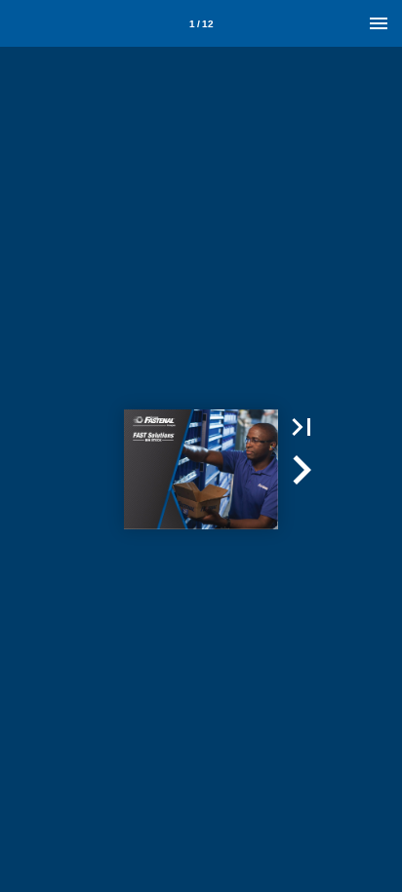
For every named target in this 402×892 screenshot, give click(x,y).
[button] (301, 427)
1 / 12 (201, 24)
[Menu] (378, 23)
